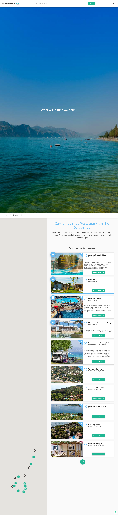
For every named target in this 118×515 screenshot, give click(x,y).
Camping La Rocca (95, 443)
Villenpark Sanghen (95, 369)
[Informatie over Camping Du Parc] (67, 307)
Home (5, 215)
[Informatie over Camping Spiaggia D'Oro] (67, 264)
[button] (29, 467)
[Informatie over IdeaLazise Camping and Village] (67, 329)
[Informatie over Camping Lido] (67, 285)
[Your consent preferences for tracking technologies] (115, 512)
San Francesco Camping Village (99, 343)
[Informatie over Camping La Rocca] (67, 449)
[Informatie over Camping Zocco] (67, 430)
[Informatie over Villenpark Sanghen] (67, 374)
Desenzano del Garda (97, 344)
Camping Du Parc (94, 298)
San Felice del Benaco (97, 408)
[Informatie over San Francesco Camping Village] (67, 352)
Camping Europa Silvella (97, 406)
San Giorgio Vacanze (96, 388)
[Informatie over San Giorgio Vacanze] (67, 393)
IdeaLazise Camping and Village (100, 323)
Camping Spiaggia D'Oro (97, 255)
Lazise (92, 257)
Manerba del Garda (96, 371)
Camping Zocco (94, 425)
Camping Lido (93, 280)
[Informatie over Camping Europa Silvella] (67, 412)
